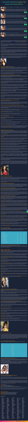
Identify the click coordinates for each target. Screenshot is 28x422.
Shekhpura (8, 417)
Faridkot (3, 404)
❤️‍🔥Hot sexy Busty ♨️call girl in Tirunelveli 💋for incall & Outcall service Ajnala (15, 7)
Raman (7, 415)
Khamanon (8, 408)
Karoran (23, 407)
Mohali (12, 411)
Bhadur (23, 400)
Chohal (12, 402)
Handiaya (13, 406)
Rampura (13, 415)
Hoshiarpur (23, 406)
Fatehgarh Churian (14, 404)
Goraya (18, 405)
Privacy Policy (21, 421)
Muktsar (8, 412)
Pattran (7, 414)
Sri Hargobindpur (19, 417)
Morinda (23, 411)
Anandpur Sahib (18, 398)
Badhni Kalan (23, 398)
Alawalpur (3, 398)
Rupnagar (23, 415)
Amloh (7, 398)
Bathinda (3, 400)
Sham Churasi (3, 417)
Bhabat (18, 400)
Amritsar (13, 398)
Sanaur (23, 416)
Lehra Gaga (13, 409)
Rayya (17, 415)
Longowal (23, 409)
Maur (2, 411)
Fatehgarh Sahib (18, 404)
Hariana (18, 406)
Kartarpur (3, 408)
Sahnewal (8, 416)
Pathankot (18, 413)
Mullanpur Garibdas (19, 412)
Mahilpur (13, 410)
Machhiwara (8, 410)
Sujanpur (23, 417)
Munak (23, 412)
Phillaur (23, 414)
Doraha (23, 403)
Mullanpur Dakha (14, 412)
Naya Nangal (3, 413)
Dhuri (7, 403)
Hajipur (7, 406)
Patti (2, 414)
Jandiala (2, 407)
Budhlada (3, 402)
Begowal (8, 400)
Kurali (2, 409)
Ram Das (3, 415)
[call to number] (24, 12)
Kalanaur (13, 407)
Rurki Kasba (3, 416)
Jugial (7, 407)
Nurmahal (13, 413)
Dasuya (18, 402)
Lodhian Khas (18, 409)
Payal (12, 414)
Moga (7, 411)
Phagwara (18, 414)
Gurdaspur (23, 405)
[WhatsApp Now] (26, 12)
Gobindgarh (8, 405)
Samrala (18, 416)
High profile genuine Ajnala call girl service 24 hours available (14, 20)
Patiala (23, 413)
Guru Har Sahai (3, 406)
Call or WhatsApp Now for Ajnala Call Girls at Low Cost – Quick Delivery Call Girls (15, 26)
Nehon (7, 413)
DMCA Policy (24, 421)
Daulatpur (23, 402)
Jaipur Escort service (18, 421)
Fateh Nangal (8, 404)
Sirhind (12, 417)
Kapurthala (18, 407)
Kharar (23, 408)
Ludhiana (3, 410)
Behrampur (13, 400)
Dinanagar (13, 403)
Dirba (17, 403)
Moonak (18, 411)
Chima (7, 402)
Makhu (23, 410)
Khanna (18, 408)
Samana (13, 416)
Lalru (7, 409)
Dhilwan (3, 403)
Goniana (13, 405)
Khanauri (13, 408)
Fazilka (23, 404)
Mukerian (3, 412)
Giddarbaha (3, 405)
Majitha (18, 410)
